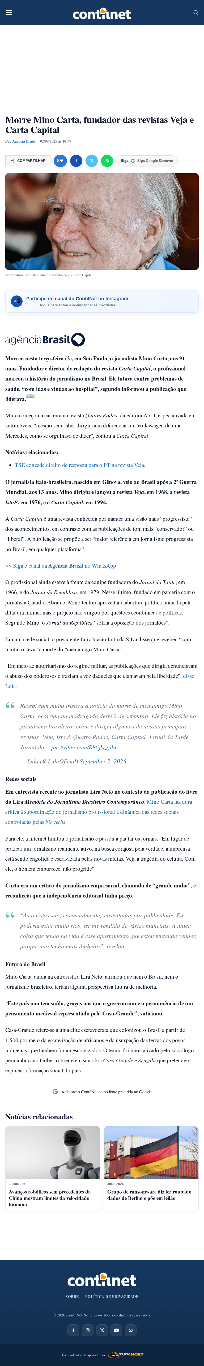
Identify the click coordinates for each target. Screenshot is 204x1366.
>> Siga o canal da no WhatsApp (60, 565)
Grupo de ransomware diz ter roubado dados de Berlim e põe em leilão (149, 1194)
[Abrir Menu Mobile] (9, 12)
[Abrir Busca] (196, 12)
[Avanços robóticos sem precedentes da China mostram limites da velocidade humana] (53, 1152)
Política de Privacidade (112, 1296)
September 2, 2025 (103, 761)
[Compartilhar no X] (92, 161)
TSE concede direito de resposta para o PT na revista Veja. (80, 464)
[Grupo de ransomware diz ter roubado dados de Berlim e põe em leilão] (151, 1152)
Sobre (72, 1296)
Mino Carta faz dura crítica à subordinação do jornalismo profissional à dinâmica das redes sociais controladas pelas (98, 811)
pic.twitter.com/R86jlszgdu (83, 747)
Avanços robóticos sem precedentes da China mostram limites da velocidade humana (50, 1198)
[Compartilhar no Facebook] (76, 161)
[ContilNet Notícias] (102, 12)
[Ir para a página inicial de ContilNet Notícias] (102, 1279)
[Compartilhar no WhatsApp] (107, 161)
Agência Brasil (23, 141)
